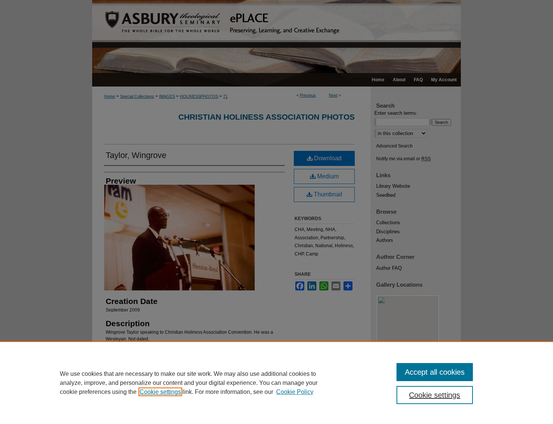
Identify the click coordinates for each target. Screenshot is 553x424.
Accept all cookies (435, 372)
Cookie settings (160, 392)
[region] (276, 382)
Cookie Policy (294, 392)
